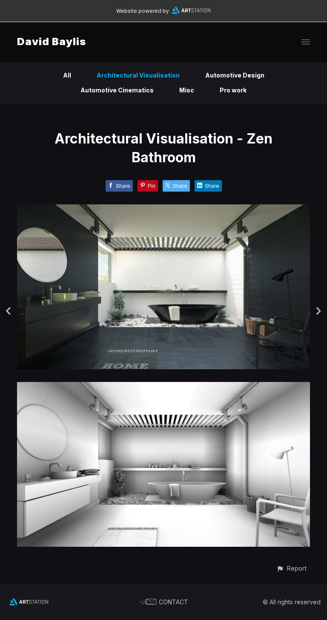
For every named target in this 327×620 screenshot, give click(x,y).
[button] (291, 568)
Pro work (233, 90)
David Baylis (51, 41)
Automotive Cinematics (117, 90)
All (67, 75)
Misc (186, 90)
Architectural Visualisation (138, 75)
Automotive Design (234, 75)
